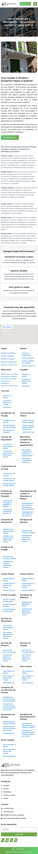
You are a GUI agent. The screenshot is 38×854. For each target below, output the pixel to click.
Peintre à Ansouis (28, 366)
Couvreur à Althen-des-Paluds (7, 402)
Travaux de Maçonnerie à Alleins (8, 446)
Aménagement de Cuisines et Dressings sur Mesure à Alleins (28, 506)
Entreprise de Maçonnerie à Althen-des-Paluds (8, 539)
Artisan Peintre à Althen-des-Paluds (28, 585)
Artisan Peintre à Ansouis (28, 591)
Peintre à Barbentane (26, 354)
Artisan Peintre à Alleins (28, 579)
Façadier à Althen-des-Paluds (26, 381)
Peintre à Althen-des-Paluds (28, 362)
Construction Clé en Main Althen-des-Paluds (9, 485)
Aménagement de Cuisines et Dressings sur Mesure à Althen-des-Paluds (28, 516)
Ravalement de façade (9, 421)
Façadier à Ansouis (26, 387)
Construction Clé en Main (9, 475)
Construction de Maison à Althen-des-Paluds (28, 427)
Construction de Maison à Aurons (28, 433)
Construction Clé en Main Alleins (9, 479)
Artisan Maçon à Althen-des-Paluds (9, 585)
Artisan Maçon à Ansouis (9, 591)
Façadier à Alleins (26, 375)
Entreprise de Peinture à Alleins (28, 532)
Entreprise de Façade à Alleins (9, 558)
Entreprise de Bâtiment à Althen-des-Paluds (27, 612)
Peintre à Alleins (28, 358)
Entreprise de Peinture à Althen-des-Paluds (27, 538)
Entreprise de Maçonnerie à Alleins (8, 531)
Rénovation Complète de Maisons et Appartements (27, 453)
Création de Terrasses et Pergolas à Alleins (7, 504)
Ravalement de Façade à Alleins (9, 426)
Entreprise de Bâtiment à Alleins (27, 604)
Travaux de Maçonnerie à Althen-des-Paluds (8, 454)
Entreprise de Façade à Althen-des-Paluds (8, 564)
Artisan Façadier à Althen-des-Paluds (9, 611)
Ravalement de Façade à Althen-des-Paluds (9, 433)
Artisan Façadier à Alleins (9, 605)
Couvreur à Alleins (7, 396)
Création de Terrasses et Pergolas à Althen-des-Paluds (7, 513)
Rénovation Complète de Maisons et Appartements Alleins (27, 462)
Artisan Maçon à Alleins (9, 579)
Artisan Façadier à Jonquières (9, 600)
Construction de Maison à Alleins (28, 421)
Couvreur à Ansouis (7, 408)
